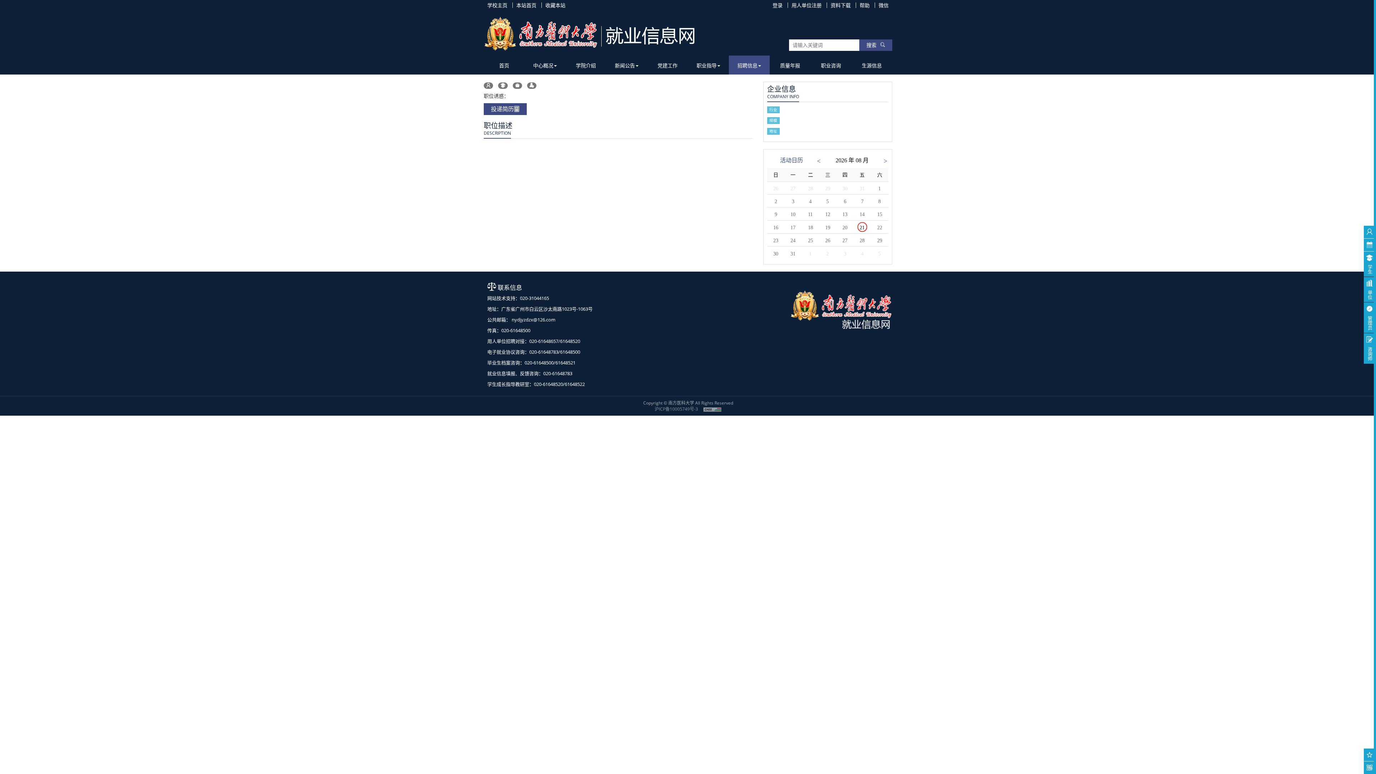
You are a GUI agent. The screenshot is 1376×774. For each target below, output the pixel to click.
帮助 (865, 5)
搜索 (871, 45)
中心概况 (543, 65)
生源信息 (872, 65)
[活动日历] (1369, 245)
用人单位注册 (807, 5)
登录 (778, 5)
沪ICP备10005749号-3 (676, 409)
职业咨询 (831, 65)
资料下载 (841, 5)
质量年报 (790, 65)
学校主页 (497, 5)
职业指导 (707, 65)
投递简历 (502, 109)
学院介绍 (586, 65)
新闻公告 (625, 65)
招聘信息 (747, 65)
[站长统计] (712, 409)
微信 (884, 5)
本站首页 (526, 5)
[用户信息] (1369, 232)
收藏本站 (555, 5)
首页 (504, 65)
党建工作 (668, 65)
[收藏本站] (1369, 755)
